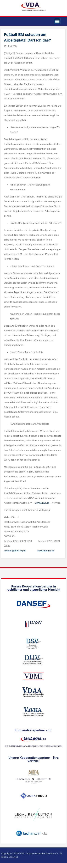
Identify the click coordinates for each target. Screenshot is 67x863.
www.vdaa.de (42, 502)
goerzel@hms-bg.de (15, 550)
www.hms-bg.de (45, 550)
